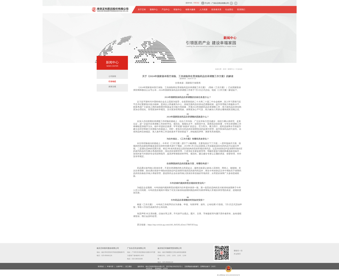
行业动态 (112, 81)
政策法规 (112, 86)
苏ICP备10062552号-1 (174, 266)
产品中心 (166, 9)
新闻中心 (154, 9)
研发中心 (178, 9)
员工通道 (128, 266)
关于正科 (142, 9)
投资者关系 (216, 9)
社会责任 (229, 9)
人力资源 (203, 9)
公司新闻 (112, 76)
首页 (225, 69)
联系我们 (241, 9)
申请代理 (110, 266)
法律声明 (119, 266)
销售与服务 (190, 9)
